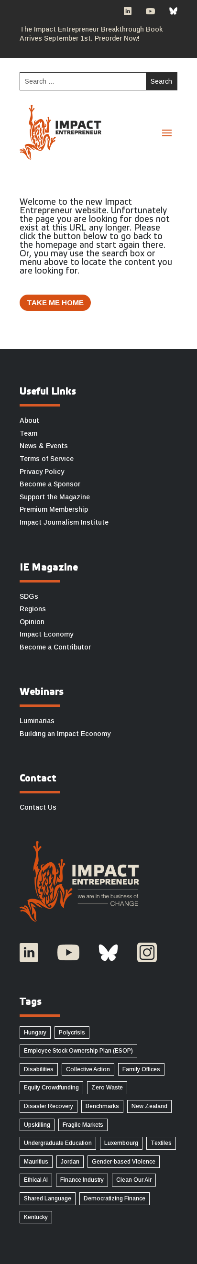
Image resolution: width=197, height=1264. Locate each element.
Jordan (70, 1161)
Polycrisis (72, 1032)
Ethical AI (36, 1179)
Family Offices (141, 1069)
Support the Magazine (55, 497)
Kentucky (36, 1217)
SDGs (29, 596)
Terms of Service (47, 458)
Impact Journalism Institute (64, 522)
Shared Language (47, 1198)
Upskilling (37, 1124)
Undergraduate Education (58, 1143)
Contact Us (38, 807)
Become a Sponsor (50, 484)
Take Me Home (55, 302)
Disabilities (39, 1069)
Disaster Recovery (48, 1106)
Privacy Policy (42, 471)
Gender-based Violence (123, 1161)
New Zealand (149, 1106)
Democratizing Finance (114, 1198)
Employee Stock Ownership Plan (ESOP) (78, 1050)
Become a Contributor (55, 647)
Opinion (32, 622)
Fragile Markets (83, 1124)
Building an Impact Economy (65, 733)
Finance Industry (82, 1179)
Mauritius (36, 1161)
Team (28, 433)
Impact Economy (46, 634)
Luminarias (37, 721)
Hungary (35, 1032)
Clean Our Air (134, 1179)
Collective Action (88, 1069)
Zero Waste (107, 1087)
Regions (33, 609)
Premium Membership (54, 509)
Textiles (161, 1143)
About (29, 420)
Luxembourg (121, 1143)
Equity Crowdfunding (51, 1087)
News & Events (44, 446)
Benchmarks (102, 1106)
